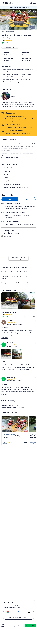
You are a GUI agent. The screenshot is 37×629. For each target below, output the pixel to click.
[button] (17, 625)
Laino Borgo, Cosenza (10, 38)
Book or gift (30, 625)
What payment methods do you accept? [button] (14, 283)
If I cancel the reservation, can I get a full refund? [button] (14, 277)
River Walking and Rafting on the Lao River (14, 436)
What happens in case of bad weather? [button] (14, 272)
